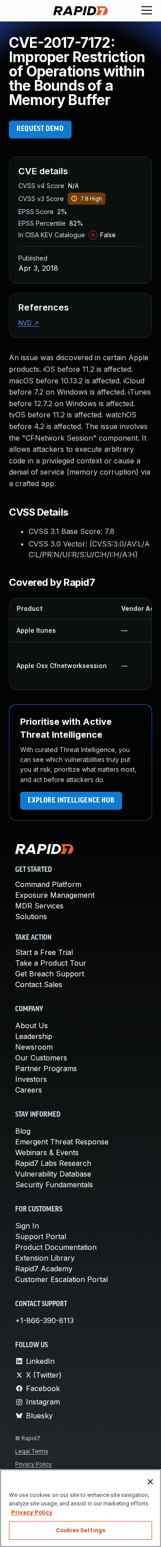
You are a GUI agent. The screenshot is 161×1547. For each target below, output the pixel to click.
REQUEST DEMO (40, 129)
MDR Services (39, 905)
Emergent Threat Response (62, 1141)
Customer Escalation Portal (61, 1279)
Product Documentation (56, 1247)
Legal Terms (31, 1451)
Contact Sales (38, 984)
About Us (31, 1025)
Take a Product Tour (50, 962)
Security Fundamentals (54, 1184)
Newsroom (34, 1047)
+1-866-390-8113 (44, 1320)
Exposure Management (54, 895)
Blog (22, 1131)
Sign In (27, 1225)
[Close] (150, 1482)
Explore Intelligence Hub (71, 800)
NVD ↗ (28, 323)
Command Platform (48, 884)
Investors (31, 1079)
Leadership (33, 1036)
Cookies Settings (80, 1530)
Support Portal (40, 1236)
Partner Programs (46, 1068)
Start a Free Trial (44, 952)
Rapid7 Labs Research (53, 1163)
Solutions (31, 916)
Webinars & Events (47, 1152)
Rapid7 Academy (43, 1268)
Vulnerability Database (53, 1173)
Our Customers (41, 1057)
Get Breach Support (49, 973)
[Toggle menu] (146, 10)
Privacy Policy (33, 1464)
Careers (28, 1089)
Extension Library (45, 1257)
